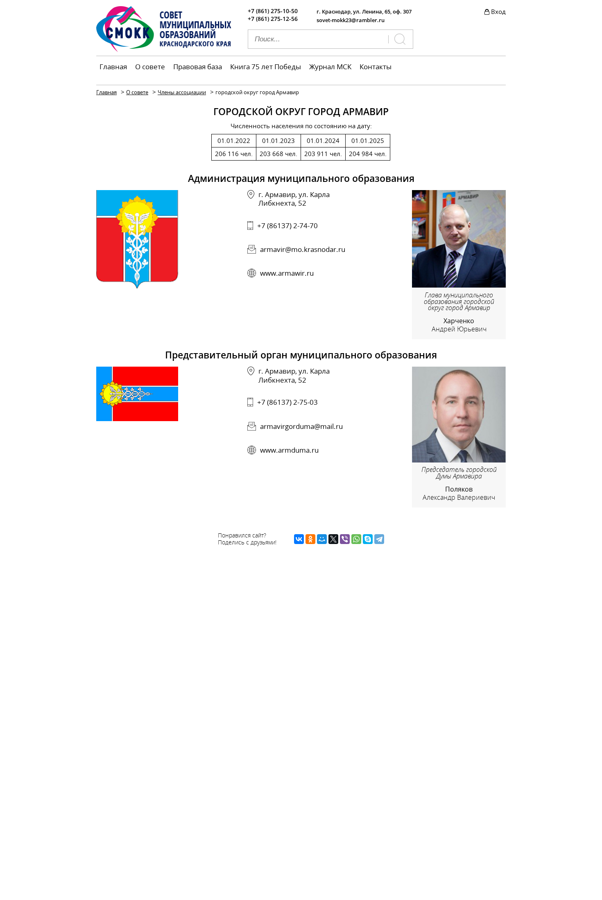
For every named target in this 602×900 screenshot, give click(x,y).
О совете (150, 66)
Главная (113, 66)
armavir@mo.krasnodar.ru (302, 249)
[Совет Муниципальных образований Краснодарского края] (163, 49)
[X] (333, 539)
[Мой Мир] (322, 539)
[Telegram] (379, 539)
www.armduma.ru (289, 450)
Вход (498, 11)
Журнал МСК (330, 66)
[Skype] (368, 539)
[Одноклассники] (310, 539)
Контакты (376, 66)
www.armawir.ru (287, 273)
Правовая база (197, 66)
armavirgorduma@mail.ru (301, 426)
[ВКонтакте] (299, 539)
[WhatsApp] (356, 539)
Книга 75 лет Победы (265, 66)
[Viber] (345, 539)
